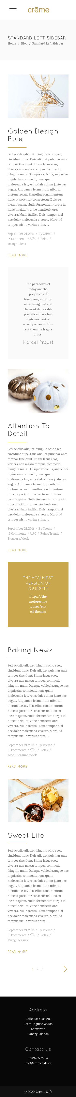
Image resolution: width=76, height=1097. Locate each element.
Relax (44, 239)
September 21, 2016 (21, 234)
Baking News (30, 650)
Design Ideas (17, 244)
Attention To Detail (29, 430)
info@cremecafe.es (38, 1063)
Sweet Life (26, 835)
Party (11, 940)
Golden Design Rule (33, 135)
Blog (24, 43)
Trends (54, 533)
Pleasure (14, 538)
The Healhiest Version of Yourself (38, 583)
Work (25, 538)
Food (11, 755)
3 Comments (17, 239)
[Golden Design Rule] (38, 96)
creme (47, 234)
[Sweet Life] (38, 800)
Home (12, 43)
